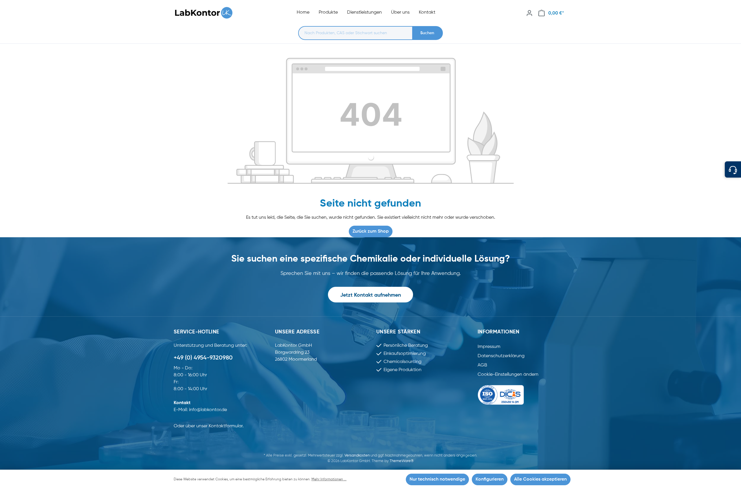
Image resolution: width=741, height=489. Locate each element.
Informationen (499, 332)
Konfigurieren (490, 479)
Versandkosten (357, 455)
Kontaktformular (226, 426)
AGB (482, 365)
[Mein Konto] (529, 13)
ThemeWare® (402, 461)
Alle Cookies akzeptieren (540, 479)
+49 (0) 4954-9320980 (203, 358)
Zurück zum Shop (371, 231)
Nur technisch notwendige (437, 479)
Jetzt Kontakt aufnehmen (370, 295)
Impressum (489, 346)
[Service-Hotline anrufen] (733, 169)
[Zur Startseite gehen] (207, 13)
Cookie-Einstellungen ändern (508, 374)
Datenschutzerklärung (501, 356)
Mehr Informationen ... (328, 479)
